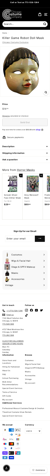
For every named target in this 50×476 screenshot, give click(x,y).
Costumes (29, 360)
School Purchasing (10, 378)
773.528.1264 (8, 324)
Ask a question (10, 159)
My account (7, 400)
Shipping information (13, 153)
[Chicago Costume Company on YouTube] (36, 310)
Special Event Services (12, 388)
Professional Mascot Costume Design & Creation (23, 408)
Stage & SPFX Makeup (34, 368)
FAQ (4, 374)
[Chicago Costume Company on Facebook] (31, 310)
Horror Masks (26, 169)
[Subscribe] (40, 239)
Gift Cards (6, 396)
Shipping (6, 116)
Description (8, 146)
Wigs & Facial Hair (33, 364)
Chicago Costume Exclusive (15, 42)
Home (4, 33)
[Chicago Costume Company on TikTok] (26, 315)
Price (5, 104)
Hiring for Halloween (11, 367)
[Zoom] (45, 92)
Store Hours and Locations (9, 361)
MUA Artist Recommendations (10, 383)
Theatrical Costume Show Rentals (17, 412)
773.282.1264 (8, 335)
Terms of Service (9, 392)
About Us (6, 370)
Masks (28, 372)
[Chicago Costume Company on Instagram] (26, 310)
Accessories (30, 375)
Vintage (28, 379)
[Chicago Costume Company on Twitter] (41, 310)
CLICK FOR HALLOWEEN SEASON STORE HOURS (12, 342)
